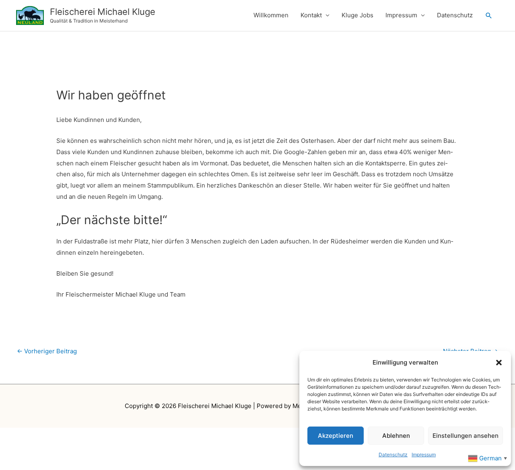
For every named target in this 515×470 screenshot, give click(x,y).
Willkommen (270, 15)
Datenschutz (393, 454)
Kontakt (311, 15)
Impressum (424, 454)
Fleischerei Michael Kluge (102, 11)
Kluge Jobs (357, 15)
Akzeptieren (335, 435)
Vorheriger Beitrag (47, 351)
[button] (499, 363)
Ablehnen (396, 435)
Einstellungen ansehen (466, 435)
